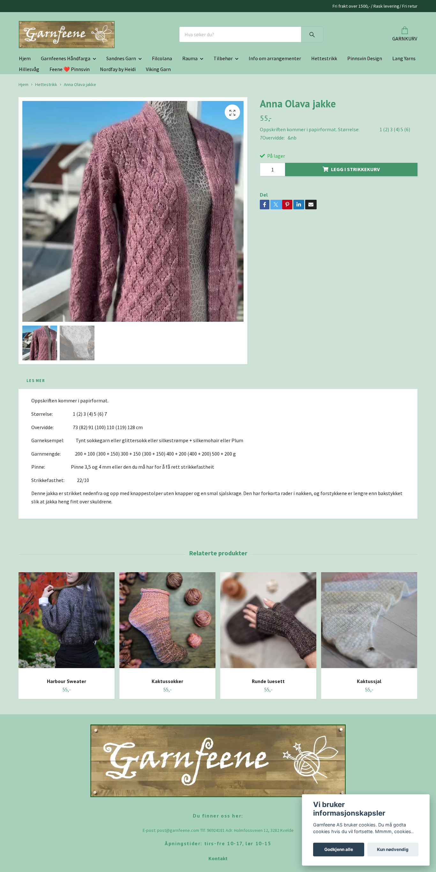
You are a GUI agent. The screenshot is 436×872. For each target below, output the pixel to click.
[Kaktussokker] (167, 667)
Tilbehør (223, 104)
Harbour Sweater (66, 726)
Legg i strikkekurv (355, 215)
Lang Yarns (404, 104)
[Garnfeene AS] (146, 57)
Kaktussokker (167, 726)
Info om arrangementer (275, 104)
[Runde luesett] (268, 667)
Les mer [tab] (35, 425)
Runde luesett (268, 726)
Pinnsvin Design (364, 104)
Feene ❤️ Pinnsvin (69, 115)
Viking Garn (158, 115)
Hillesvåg (29, 115)
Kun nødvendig (393, 849)
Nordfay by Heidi (118, 115)
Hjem (25, 104)
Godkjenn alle (338, 849)
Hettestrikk (324, 104)
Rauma (190, 104)
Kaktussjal (369, 726)
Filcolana (162, 104)
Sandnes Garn (121, 104)
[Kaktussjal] (369, 667)
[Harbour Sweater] (67, 667)
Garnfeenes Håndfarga (65, 104)
